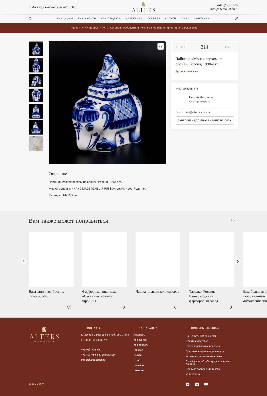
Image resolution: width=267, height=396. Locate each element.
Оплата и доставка (197, 341)
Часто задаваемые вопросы (203, 346)
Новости (139, 370)
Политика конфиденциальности (205, 351)
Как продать (111, 18)
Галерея (153, 18)
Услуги (170, 18)
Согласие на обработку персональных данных (208, 362)
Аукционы (65, 18)
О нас (185, 18)
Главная (75, 27)
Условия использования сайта (204, 356)
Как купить (87, 18)
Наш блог (139, 365)
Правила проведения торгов (203, 369)
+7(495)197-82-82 (226, 5)
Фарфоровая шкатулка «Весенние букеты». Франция (99, 296)
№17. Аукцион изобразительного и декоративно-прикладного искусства (150, 27)
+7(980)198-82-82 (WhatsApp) (98, 354)
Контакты (202, 18)
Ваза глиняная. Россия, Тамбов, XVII (46, 294)
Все (233, 220)
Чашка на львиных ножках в (157, 292)
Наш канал (134, 18)
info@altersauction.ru (224, 9)
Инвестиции (193, 374)
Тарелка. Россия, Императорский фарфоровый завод (203, 296)
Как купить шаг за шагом (201, 336)
